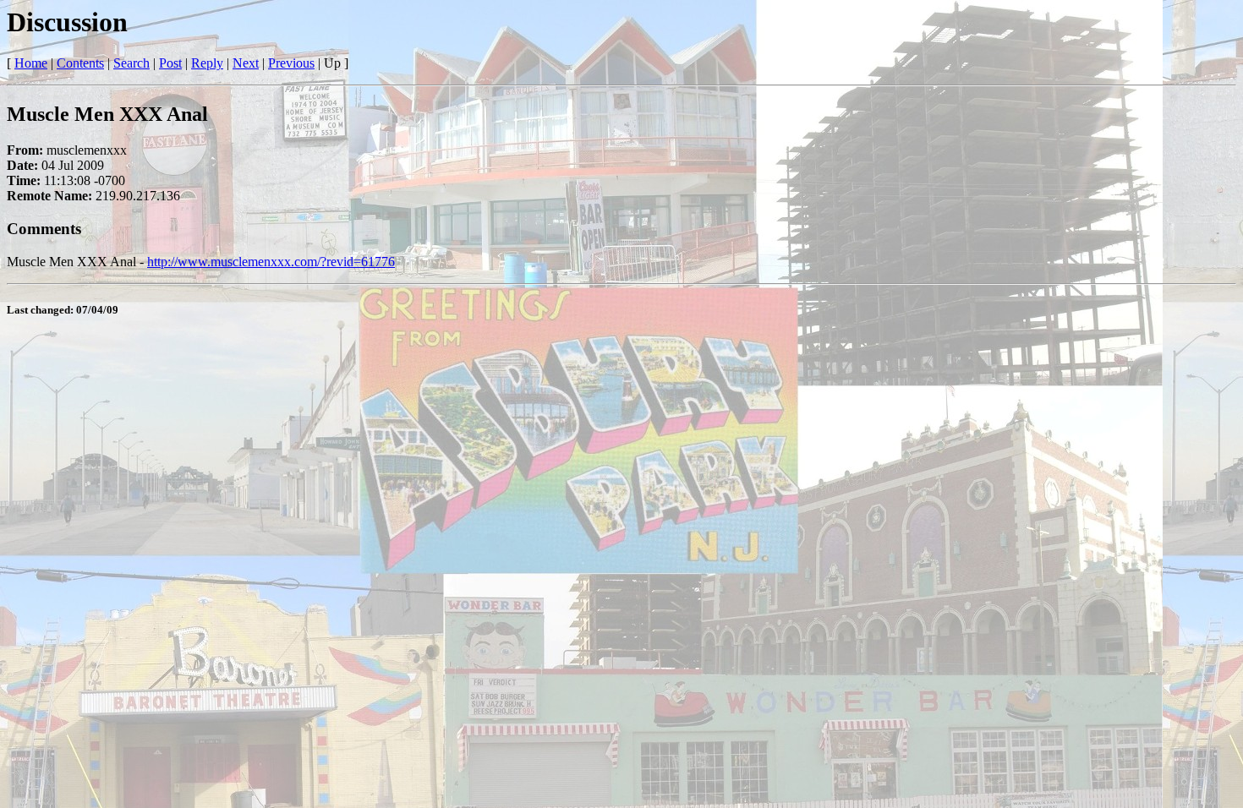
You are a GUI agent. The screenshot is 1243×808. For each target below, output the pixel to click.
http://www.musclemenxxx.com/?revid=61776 (271, 261)
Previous (291, 63)
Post (170, 63)
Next (246, 63)
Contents (80, 63)
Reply (207, 63)
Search (131, 63)
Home (30, 63)
